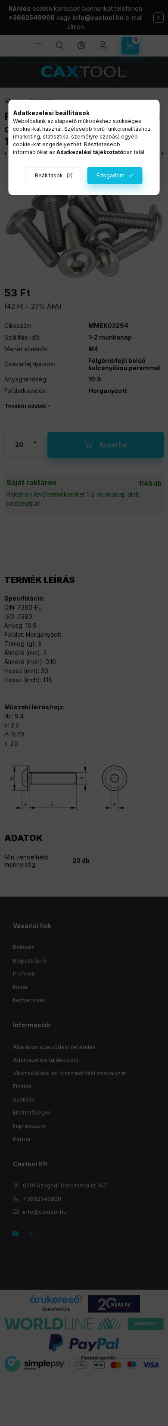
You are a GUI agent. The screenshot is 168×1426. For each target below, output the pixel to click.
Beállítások (49, 175)
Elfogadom (110, 175)
